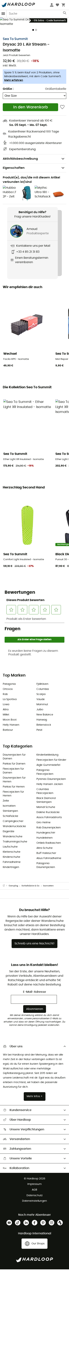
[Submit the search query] (65, 14)
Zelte (6, 801)
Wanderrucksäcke (14, 826)
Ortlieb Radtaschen (48, 843)
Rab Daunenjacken (48, 827)
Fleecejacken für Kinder (51, 760)
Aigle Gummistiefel (48, 765)
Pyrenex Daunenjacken (51, 779)
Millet (6, 714)
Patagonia (9, 684)
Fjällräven (42, 684)
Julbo (39, 709)
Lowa (6, 704)
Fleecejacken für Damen (13, 771)
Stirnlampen (10, 811)
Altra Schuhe (44, 848)
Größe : (8, 88)
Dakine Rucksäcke (48, 812)
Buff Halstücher (46, 853)
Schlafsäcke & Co (30, 886)
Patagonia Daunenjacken (45, 865)
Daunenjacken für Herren (14, 780)
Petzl (39, 730)
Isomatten (9, 806)
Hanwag (41, 720)
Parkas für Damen (14, 763)
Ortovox (8, 689)
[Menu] (3, 13)
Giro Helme (43, 822)
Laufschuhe (10, 847)
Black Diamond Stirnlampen (46, 800)
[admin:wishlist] (62, 107)
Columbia (42, 689)
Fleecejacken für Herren (13, 794)
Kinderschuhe (11, 857)
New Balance (44, 714)
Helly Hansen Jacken (49, 784)
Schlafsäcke (10, 816)
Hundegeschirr (45, 832)
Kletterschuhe (11, 852)
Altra (5, 709)
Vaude (40, 699)
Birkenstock (43, 725)
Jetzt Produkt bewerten (16, 55)
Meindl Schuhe (45, 807)
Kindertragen (11, 867)
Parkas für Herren (14, 786)
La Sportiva (10, 699)
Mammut (42, 704)
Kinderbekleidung (47, 755)
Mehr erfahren (13, 80)
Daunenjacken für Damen (14, 757)
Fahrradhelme (12, 862)
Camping (13, 886)
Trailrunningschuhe (15, 841)
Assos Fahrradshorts (49, 817)
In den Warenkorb (30, 107)
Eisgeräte (8, 831)
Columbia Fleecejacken (44, 791)
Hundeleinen (44, 838)
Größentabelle (55, 88)
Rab (5, 694)
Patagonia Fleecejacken (44, 772)
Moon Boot (10, 720)
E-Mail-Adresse (34, 991)
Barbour (8, 730)
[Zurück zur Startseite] (6, 885)
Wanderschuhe (12, 836)
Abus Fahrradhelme (48, 858)
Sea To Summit (15, 39)
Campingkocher (13, 821)
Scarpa (40, 694)
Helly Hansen (11, 725)
